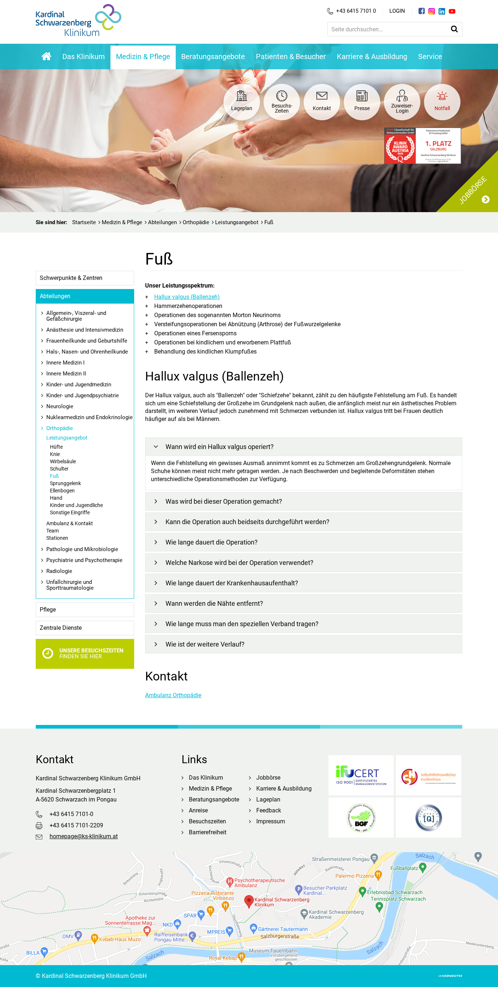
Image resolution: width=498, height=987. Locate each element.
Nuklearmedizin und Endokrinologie (89, 417)
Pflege (48, 609)
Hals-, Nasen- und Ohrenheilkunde (87, 351)
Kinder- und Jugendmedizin (78, 384)
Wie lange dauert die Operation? (212, 542)
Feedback (268, 810)
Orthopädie (196, 222)
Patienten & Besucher (291, 56)
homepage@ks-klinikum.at (84, 836)
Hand (56, 498)
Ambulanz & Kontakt (69, 523)
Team (52, 531)
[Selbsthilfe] (428, 775)
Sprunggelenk (65, 483)
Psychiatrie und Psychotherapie (84, 560)
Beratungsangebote (213, 56)
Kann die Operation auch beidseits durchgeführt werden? (248, 522)
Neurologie (59, 406)
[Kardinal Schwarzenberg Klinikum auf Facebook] (422, 11)
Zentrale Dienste (61, 627)
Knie (55, 454)
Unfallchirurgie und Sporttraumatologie (70, 585)
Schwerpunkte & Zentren (71, 277)
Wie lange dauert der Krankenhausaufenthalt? (232, 583)
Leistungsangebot (236, 222)
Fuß (54, 476)
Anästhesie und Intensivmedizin (84, 330)
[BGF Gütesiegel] (361, 817)
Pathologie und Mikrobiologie (82, 549)
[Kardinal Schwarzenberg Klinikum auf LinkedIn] (442, 11)
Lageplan (268, 799)
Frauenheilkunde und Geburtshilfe (86, 341)
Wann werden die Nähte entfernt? (214, 603)
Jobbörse (268, 777)
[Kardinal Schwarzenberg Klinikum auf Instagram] (431, 11)
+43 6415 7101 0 (356, 11)
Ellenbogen (62, 491)
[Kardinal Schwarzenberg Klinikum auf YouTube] (452, 11)
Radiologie (59, 571)
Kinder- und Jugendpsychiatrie (82, 395)
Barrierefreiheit (207, 832)
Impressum (270, 821)
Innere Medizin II (66, 373)
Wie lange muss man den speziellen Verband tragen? (242, 624)
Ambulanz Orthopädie (173, 695)
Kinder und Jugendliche (76, 505)
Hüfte (56, 447)
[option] (249, 128)
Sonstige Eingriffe (70, 512)
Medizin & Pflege (143, 56)
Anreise (198, 810)
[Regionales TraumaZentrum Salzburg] (428, 817)
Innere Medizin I (65, 362)
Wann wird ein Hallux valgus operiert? (220, 446)
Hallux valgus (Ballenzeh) (187, 296)
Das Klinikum (83, 56)
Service (430, 56)
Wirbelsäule (63, 461)
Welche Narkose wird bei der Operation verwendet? (240, 562)
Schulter (59, 469)
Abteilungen (162, 222)
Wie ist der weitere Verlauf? (205, 644)
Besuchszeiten (207, 821)
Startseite (84, 222)
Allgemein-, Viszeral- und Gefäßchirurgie (76, 316)
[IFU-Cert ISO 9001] (361, 775)
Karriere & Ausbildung (372, 56)
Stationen (57, 538)
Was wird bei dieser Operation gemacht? (224, 501)
